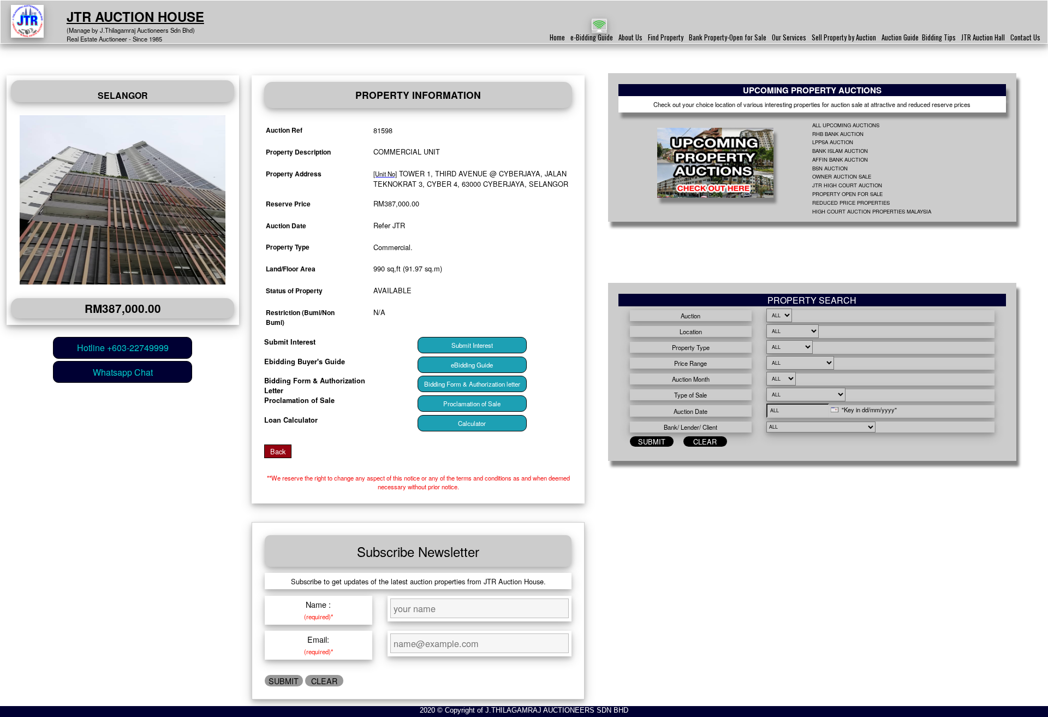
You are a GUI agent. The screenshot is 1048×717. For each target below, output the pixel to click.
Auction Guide (900, 37)
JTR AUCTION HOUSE (135, 16)
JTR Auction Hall (983, 37)
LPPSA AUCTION (832, 142)
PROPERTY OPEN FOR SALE (847, 194)
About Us (630, 37)
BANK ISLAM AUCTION (840, 151)
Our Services (789, 37)
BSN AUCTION (830, 168)
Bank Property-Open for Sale (727, 37)
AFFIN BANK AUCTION (840, 159)
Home (557, 37)
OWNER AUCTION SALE (841, 176)
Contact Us (1025, 37)
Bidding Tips (939, 37)
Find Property (665, 37)
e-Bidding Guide (591, 37)
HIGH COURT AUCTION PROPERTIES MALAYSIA (871, 211)
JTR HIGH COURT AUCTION (847, 185)
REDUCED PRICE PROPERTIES (851, 202)
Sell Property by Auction (844, 37)
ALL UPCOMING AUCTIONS (845, 125)
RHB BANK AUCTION (838, 134)
